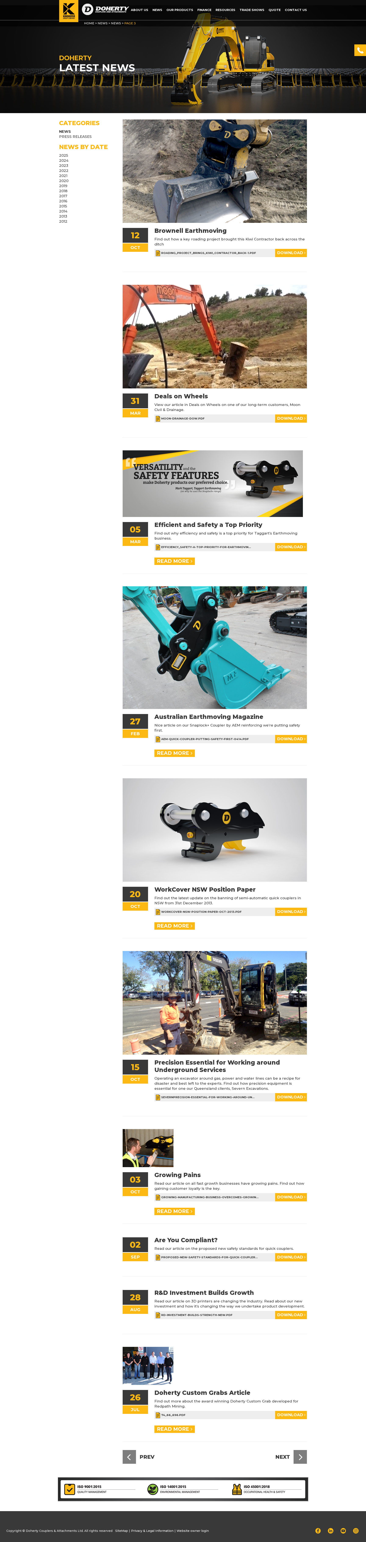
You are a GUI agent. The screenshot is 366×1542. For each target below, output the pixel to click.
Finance (204, 10)
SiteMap (121, 1531)
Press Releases (75, 136)
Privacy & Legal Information (152, 1531)
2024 (63, 160)
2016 (63, 201)
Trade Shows (252, 10)
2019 (63, 186)
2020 (63, 181)
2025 (63, 155)
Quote (275, 10)
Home (89, 23)
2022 (63, 171)
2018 (63, 191)
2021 (63, 176)
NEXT (283, 1457)
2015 (63, 206)
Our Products (179, 10)
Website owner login (193, 1531)
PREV (146, 1457)
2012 (63, 221)
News (157, 10)
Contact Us (296, 10)
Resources (225, 10)
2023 (63, 165)
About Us (139, 10)
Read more (174, 561)
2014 (63, 211)
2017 (63, 196)
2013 (63, 216)
